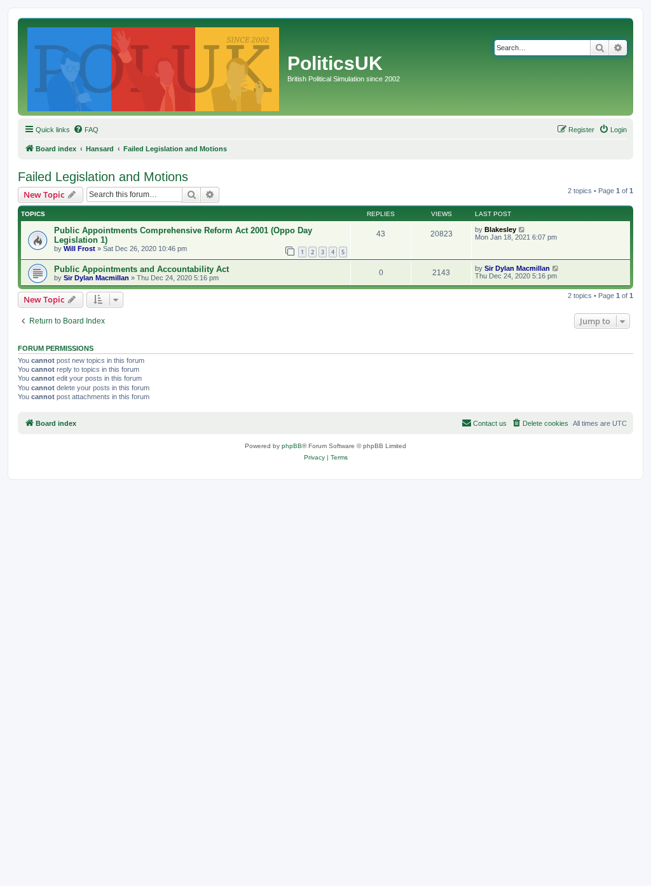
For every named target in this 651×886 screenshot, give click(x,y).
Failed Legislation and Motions (103, 177)
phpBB (292, 445)
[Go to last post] (522, 229)
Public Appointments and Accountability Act (141, 269)
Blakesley (500, 229)
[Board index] (154, 66)
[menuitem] (86, 129)
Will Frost (79, 248)
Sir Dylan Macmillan (96, 278)
